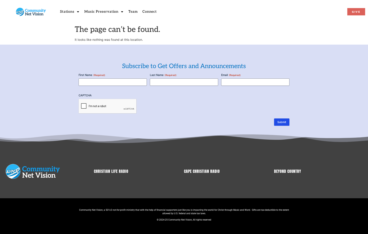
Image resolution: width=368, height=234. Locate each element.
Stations (67, 12)
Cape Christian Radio (202, 171)
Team (133, 12)
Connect (149, 12)
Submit (281, 122)
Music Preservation (101, 12)
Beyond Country (287, 171)
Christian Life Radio (111, 171)
